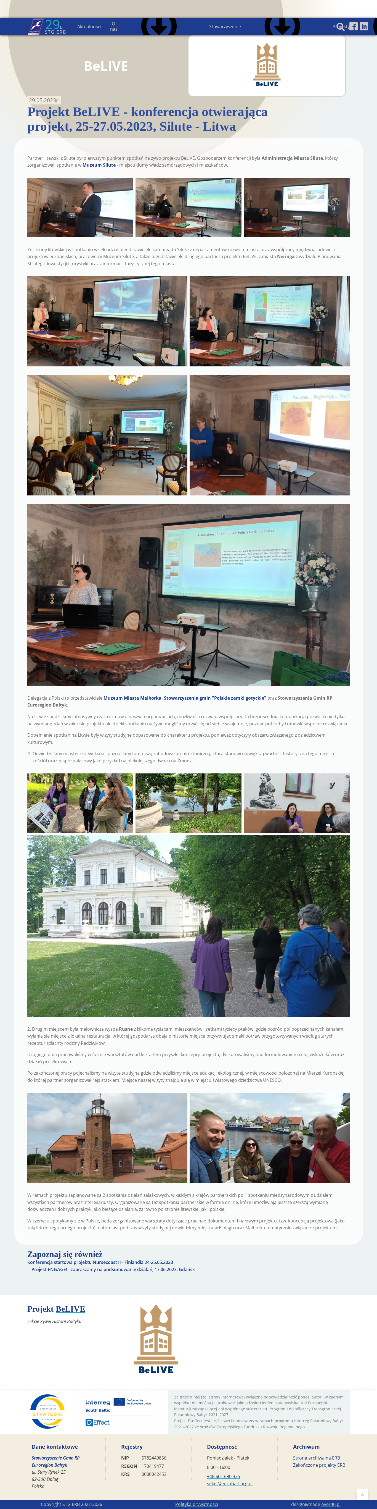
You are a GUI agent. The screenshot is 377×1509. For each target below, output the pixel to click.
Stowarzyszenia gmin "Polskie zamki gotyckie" (215, 698)
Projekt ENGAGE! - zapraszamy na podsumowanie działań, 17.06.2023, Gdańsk (113, 1269)
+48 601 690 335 (223, 1476)
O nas (114, 26)
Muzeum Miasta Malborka (132, 698)
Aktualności (89, 26)
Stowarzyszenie (225, 26)
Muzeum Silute (99, 165)
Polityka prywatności (196, 1504)
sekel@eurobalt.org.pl (230, 1484)
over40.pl (331, 1504)
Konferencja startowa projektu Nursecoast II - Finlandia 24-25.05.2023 (100, 1262)
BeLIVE (70, 1308)
